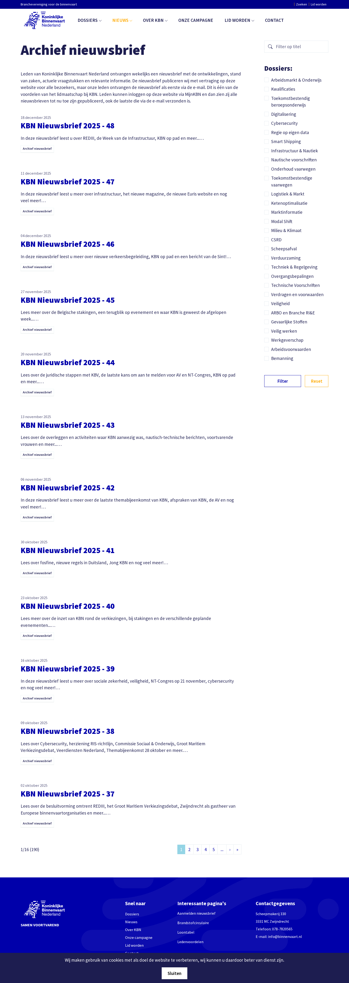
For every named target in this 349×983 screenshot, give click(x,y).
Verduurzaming (286, 258)
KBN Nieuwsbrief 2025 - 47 (68, 181)
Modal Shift (281, 221)
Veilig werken (284, 331)
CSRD (276, 239)
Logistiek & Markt (287, 194)
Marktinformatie (286, 212)
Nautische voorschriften (294, 160)
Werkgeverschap (287, 340)
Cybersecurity (284, 123)
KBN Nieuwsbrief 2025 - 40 (68, 606)
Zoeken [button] (301, 4)
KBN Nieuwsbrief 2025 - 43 (68, 425)
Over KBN (153, 20)
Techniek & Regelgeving (294, 267)
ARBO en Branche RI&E (293, 313)
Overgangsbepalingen (292, 276)
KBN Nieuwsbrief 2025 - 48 (68, 125)
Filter (282, 381)
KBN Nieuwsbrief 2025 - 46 (68, 244)
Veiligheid (280, 303)
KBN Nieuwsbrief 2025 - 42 (68, 488)
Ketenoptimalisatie (289, 203)
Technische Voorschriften (295, 285)
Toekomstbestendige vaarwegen (291, 181)
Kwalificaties (283, 89)
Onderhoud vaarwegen (293, 169)
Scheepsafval (284, 249)
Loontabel (185, 932)
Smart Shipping (286, 141)
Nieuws (120, 20)
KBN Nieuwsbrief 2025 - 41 (68, 550)
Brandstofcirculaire (193, 922)
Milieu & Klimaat (286, 230)
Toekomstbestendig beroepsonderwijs (290, 101)
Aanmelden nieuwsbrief (196, 913)
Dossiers (88, 20)
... (222, 849)
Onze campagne (195, 20)
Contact (274, 20)
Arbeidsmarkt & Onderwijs (296, 80)
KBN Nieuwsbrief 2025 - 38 (68, 731)
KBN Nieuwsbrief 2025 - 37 (68, 794)
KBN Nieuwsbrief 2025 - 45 (68, 300)
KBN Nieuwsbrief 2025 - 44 (68, 362)
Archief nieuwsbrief (37, 149)
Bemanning (282, 358)
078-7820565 (282, 929)
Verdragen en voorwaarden (297, 294)
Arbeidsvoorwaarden (291, 349)
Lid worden (318, 4)
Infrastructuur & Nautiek (294, 151)
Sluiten (174, 973)
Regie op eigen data (290, 132)
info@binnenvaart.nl (285, 936)
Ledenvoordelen (190, 941)
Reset (316, 381)
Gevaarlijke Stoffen (289, 322)
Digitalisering (283, 114)
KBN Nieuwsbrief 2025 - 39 (68, 669)
